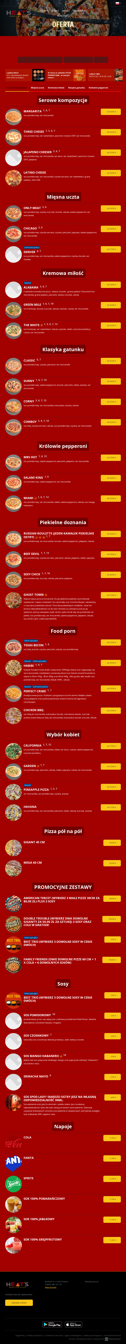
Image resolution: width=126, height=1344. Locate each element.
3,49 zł (113, 1015)
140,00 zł (112, 960)
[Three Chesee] (13, 137)
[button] (118, 3)
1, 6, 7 (46, 110)
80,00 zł (113, 898)
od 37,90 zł (112, 249)
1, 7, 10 (46, 573)
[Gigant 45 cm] (13, 848)
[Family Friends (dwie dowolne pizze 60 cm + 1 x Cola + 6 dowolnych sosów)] (13, 965)
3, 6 (44, 207)
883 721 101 (57, 1284)
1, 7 (48, 536)
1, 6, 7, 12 (43, 497)
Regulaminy (20, 1335)
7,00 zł (113, 939)
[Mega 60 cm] (13, 868)
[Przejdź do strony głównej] (18, 13)
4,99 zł (113, 1097)
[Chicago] (13, 234)
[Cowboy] (13, 427)
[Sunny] (13, 386)
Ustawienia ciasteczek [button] (54, 1335)
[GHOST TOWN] (13, 600)
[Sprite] (13, 1184)
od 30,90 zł (112, 111)
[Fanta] (13, 1163)
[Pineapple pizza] (13, 792)
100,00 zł (112, 919)
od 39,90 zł (112, 208)
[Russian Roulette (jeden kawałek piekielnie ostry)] (13, 539)
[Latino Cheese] (13, 178)
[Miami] (13, 503)
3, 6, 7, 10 (43, 421)
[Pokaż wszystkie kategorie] (117, 88)
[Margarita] (13, 117)
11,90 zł (113, 1138)
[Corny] (13, 407)
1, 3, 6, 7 (50, 131)
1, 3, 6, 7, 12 (50, 324)
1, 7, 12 (45, 553)
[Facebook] (8, 3)
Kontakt (63, 15)
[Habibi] (13, 668)
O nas (55, 10)
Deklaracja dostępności (93, 1335)
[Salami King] (13, 483)
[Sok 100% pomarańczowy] (13, 1204)
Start (44, 10)
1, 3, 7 (53, 789)
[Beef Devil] (13, 559)
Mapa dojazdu (50, 1287)
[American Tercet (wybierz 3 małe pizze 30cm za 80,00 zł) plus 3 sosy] (13, 904)
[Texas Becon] (13, 647)
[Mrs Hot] (13, 463)
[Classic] (13, 366)
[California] (13, 751)
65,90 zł (113, 843)
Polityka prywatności (35, 1335)
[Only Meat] (13, 213)
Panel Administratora (112, 1335)
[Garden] (13, 771)
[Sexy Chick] (13, 580)
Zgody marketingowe (73, 1335)
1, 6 (47, 476)
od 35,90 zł (112, 132)
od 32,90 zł (112, 766)
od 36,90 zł (112, 173)
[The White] (13, 330)
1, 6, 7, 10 (48, 303)
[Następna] (111, 88)
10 (53, 1014)
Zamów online (19, 1302)
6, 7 (39, 251)
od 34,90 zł (112, 284)
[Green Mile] (13, 310)
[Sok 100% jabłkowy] (13, 1225)
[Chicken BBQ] (13, 716)
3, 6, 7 (56, 151)
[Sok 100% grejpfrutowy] (13, 1245)
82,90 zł (113, 863)
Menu (66, 10)
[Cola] (13, 1143)
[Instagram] (14, 3)
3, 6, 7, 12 (40, 400)
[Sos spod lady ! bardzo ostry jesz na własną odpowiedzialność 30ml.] (13, 1102)
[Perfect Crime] (13, 693)
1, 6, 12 (43, 456)
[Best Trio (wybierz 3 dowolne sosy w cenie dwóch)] (13, 944)
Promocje (79, 10)
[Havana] (13, 812)
